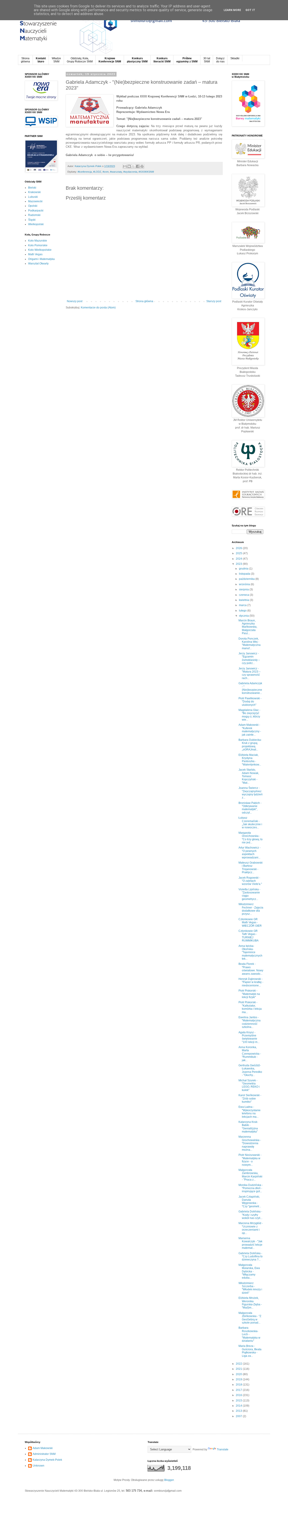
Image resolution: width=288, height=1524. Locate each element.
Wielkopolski (36, 224)
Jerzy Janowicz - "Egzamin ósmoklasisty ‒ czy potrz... (249, 658)
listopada (245, 573)
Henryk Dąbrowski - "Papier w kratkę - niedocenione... (250, 982)
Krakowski (34, 192)
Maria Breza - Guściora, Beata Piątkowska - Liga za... (249, 1350)
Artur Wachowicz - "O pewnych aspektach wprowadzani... (249, 852)
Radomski (34, 215)
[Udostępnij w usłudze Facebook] (137, 166)
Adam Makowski (43, 1448)
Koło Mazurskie (37, 240)
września (245, 584)
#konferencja (85, 171)
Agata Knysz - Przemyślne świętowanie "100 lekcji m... (248, 1037)
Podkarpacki (35, 210)
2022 (239, 1363)
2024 (239, 558)
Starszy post (213, 301)
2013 (239, 1410)
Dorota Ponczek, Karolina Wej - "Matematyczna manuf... (249, 643)
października (247, 579)
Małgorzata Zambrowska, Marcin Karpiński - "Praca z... (250, 1174)
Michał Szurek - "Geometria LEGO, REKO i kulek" (249, 1085)
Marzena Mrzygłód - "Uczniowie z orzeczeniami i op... (250, 1228)
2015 (239, 1400)
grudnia (244, 568)
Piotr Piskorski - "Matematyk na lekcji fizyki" (249, 994)
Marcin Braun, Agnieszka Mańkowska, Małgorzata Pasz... (247, 627)
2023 (239, 563)
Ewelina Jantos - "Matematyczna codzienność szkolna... (249, 1022)
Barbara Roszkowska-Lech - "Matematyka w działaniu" (249, 1334)
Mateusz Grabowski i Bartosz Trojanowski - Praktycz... (250, 867)
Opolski (32, 205)
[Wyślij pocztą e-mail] (125, 166)
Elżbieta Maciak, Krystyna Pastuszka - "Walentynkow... (249, 759)
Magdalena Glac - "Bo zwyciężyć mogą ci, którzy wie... (249, 714)
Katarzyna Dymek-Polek (47, 1459)
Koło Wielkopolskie (40, 249)
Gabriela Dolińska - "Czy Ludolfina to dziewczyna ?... (250, 1256)
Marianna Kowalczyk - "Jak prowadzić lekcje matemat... (250, 1243)
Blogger (169, 1480)
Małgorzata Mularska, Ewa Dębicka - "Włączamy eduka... (249, 1271)
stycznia (244, 615)
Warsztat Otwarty (38, 263)
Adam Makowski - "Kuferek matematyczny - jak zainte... (249, 729)
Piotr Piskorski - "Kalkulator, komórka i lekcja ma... (250, 1007)
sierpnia (244, 589)
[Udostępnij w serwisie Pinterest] (142, 166)
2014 (239, 1405)
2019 (239, 1379)
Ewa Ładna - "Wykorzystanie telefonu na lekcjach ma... (249, 1111)
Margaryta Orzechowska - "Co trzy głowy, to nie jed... (250, 837)
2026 (239, 548)
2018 (239, 1384)
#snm (106, 171)
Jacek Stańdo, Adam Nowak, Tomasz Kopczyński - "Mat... (248, 776)
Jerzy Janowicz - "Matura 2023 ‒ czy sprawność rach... (249, 673)
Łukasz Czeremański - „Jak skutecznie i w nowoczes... (250, 822)
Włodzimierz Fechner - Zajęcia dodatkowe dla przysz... (250, 909)
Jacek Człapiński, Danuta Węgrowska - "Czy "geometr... (249, 1201)
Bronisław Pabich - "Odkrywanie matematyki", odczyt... (249, 807)
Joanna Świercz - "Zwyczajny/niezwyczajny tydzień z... (250, 792)
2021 (239, 1368)
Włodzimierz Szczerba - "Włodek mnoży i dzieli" (250, 1288)
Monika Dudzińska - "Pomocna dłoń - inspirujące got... (250, 1188)
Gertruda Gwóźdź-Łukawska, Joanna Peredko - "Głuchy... (250, 1070)
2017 (239, 1390)
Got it (250, 10)
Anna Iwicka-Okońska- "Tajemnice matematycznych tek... (250, 952)
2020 (239, 1374)
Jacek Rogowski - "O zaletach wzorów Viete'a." (250, 881)
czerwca (244, 594)
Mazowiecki (35, 201)
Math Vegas (35, 254)
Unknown (38, 1465)
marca (243, 605)
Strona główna (144, 301)
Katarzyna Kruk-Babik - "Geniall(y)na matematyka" (248, 1126)
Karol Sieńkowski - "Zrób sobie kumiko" (249, 1098)
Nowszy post (74, 301)
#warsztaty (116, 171)
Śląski (32, 219)
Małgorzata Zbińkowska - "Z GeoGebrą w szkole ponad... (249, 1317)
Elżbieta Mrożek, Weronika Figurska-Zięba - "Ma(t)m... (250, 1302)
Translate (222, 1449)
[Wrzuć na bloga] (129, 166)
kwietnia (244, 600)
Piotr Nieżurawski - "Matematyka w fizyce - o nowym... (249, 1159)
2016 (239, 1395)
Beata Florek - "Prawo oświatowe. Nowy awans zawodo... (250, 968)
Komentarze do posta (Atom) (98, 307)
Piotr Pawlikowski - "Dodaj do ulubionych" (249, 701)
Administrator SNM (44, 1454)
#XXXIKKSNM (146, 171)
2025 (239, 553)
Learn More (232, 10)
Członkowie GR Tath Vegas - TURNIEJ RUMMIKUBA (248, 935)
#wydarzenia (130, 171)
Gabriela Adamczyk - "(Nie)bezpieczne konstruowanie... (250, 688)
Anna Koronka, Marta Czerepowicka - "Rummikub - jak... (249, 1054)
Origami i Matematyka (41, 259)
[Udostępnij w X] (133, 166)
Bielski (32, 187)
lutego (243, 610)
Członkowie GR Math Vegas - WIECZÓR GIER (250, 922)
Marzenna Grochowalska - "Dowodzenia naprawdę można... (249, 1143)
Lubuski (33, 196)
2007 (239, 1416)
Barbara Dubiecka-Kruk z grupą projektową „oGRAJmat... (250, 744)
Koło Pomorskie (37, 245)
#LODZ (97, 171)
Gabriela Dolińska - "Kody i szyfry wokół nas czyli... (250, 1215)
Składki (234, 58)
